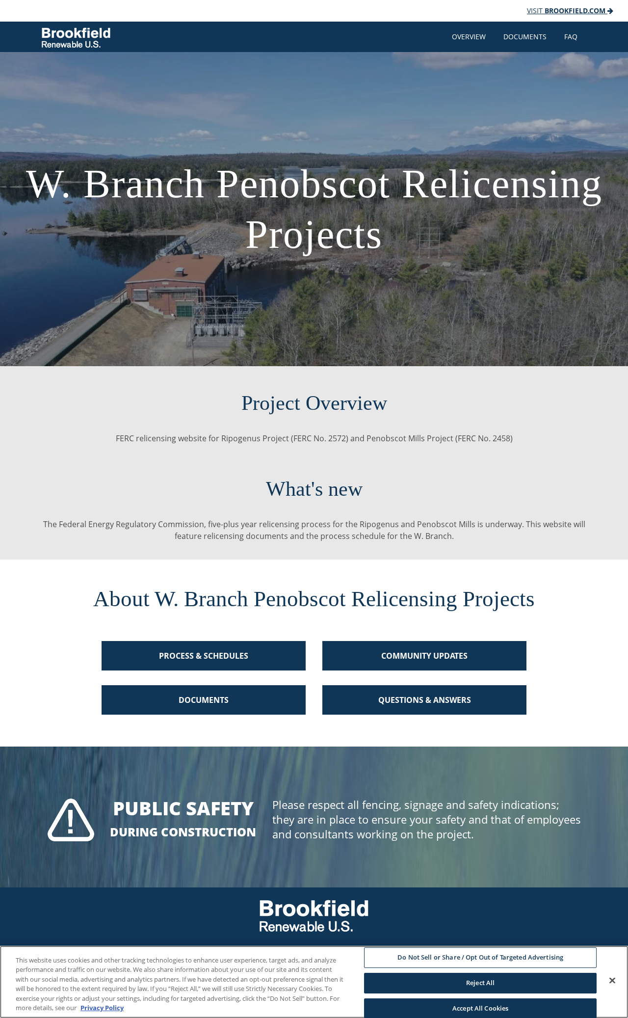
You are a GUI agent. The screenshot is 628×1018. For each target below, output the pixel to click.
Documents (525, 36)
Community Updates (424, 655)
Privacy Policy (102, 1007)
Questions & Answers (424, 700)
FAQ (570, 36)
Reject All (480, 982)
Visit (566, 10)
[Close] (612, 980)
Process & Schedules (203, 655)
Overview (469, 36)
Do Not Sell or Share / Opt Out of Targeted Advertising (480, 957)
